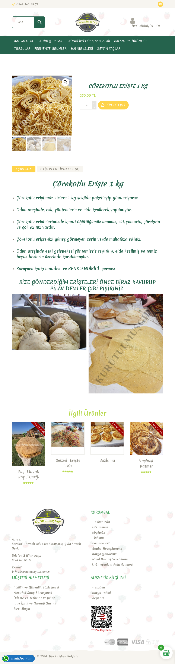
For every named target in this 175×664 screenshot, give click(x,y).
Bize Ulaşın (21, 609)
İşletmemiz (100, 527)
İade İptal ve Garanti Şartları (35, 603)
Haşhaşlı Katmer (147, 463)
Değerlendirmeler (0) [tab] (60, 169)
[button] (65, 82)
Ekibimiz (98, 538)
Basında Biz (101, 543)
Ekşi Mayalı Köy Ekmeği (28, 474)
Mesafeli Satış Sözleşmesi (32, 593)
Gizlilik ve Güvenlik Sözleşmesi (36, 587)
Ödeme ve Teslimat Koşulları (34, 598)
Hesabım (98, 587)
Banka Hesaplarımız (107, 548)
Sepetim (98, 598)
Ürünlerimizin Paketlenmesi (112, 564)
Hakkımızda (101, 522)
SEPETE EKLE (115, 105)
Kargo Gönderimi (105, 554)
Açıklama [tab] (24, 169)
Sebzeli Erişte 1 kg (68, 463)
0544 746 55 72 (21, 560)
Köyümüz (98, 532)
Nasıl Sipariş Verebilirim (110, 559)
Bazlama (107, 460)
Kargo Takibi (101, 593)
